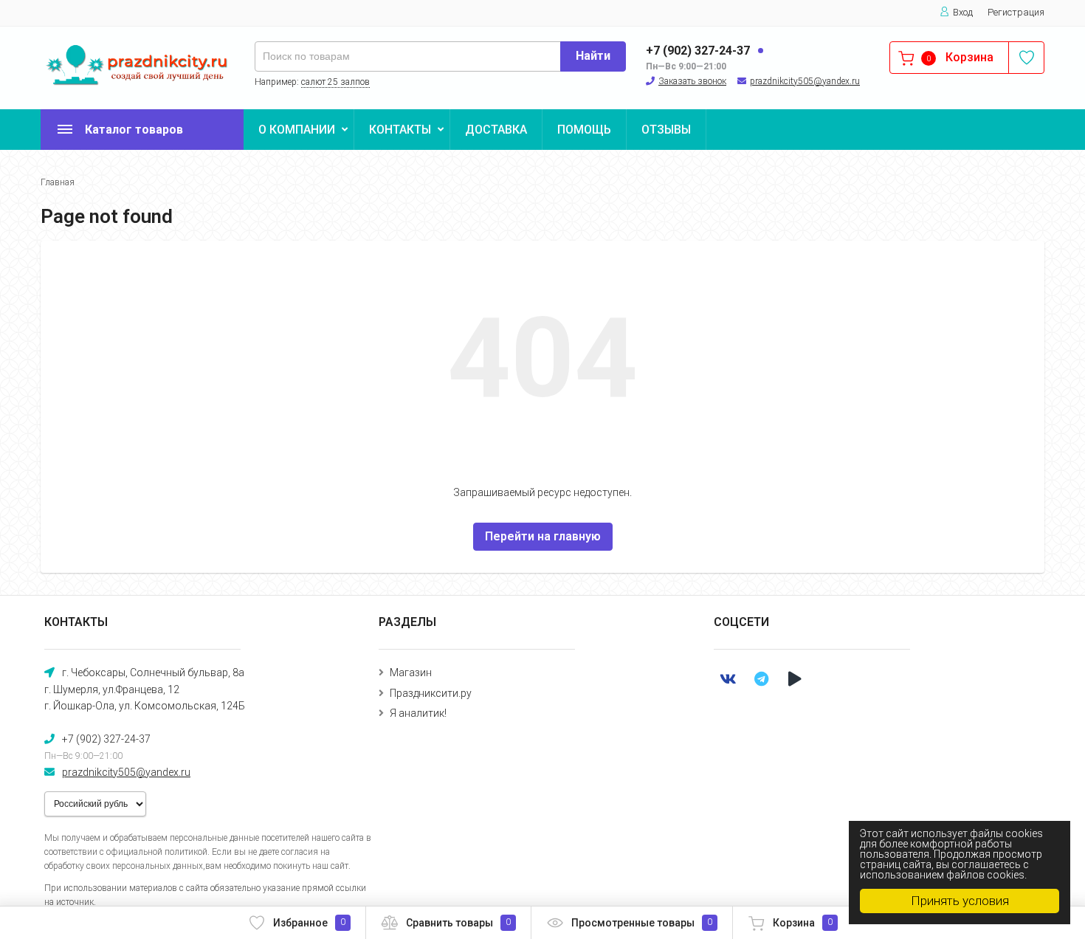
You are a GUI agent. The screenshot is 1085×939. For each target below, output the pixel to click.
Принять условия (960, 900)
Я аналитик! (418, 713)
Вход (963, 12)
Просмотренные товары (641, 923)
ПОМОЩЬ (584, 130)
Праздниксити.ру (431, 693)
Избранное (309, 923)
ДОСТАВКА (496, 130)
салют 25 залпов (335, 82)
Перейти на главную (543, 536)
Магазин (411, 672)
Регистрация (1016, 12)
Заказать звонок (692, 81)
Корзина (803, 923)
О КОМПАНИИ (296, 130)
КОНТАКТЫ (400, 130)
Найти (593, 56)
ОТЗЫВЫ (666, 130)
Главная (58, 182)
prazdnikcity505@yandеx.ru (805, 81)
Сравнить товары (458, 923)
